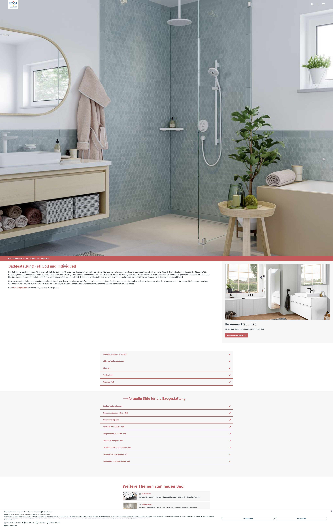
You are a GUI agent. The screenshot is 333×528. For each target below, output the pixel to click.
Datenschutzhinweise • (33, 514)
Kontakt (48, 514)
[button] (323, 4)
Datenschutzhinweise (9, 519)
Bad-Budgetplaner (20, 288)
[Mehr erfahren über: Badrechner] (130, 496)
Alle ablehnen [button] (301, 518)
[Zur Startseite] (13, 4)
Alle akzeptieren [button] (248, 518)
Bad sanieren (147, 504)
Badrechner (146, 494)
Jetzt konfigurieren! (234, 335)
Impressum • (42, 514)
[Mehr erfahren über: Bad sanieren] (130, 506)
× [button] (331, 511)
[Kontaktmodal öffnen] (317, 4)
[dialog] (166, 518)
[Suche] (312, 4)
